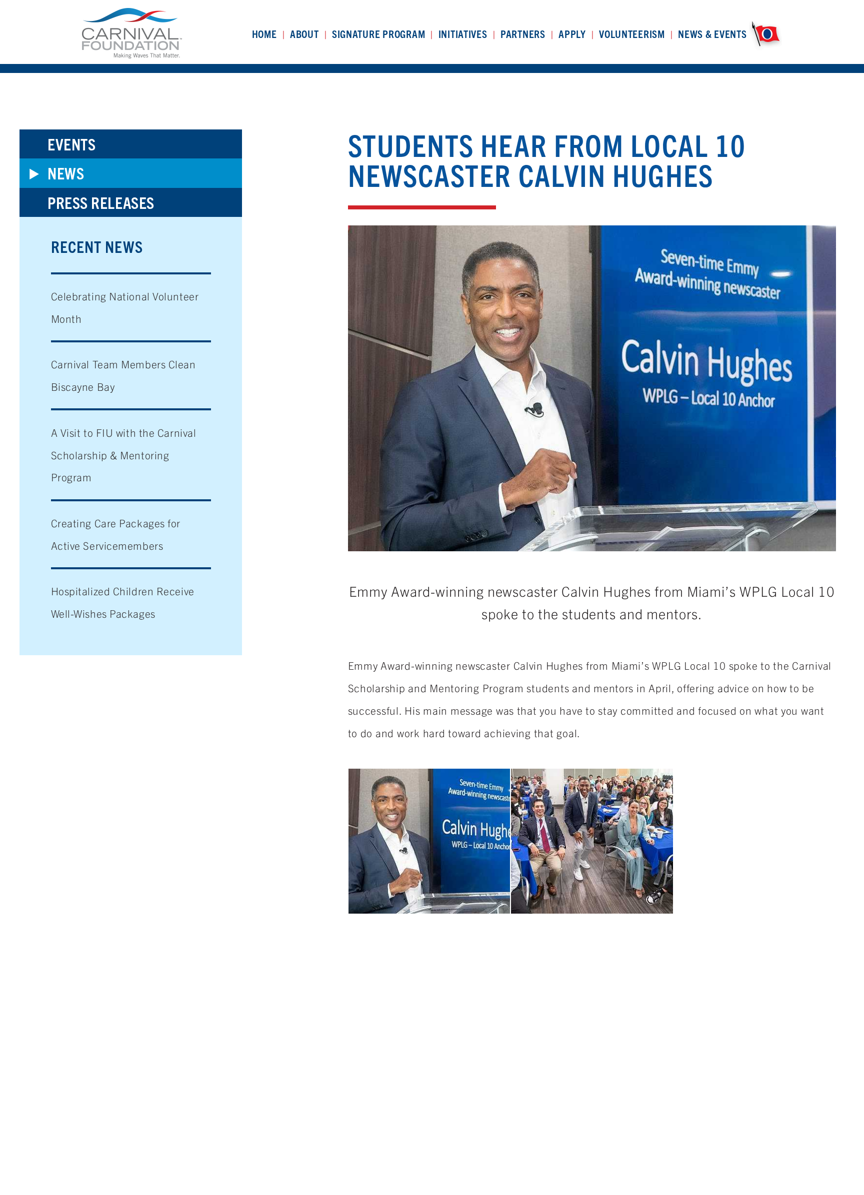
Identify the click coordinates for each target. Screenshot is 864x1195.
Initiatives (463, 33)
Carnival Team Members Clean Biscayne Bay (123, 375)
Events (72, 143)
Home (264, 33)
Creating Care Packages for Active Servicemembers (116, 534)
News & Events (712, 33)
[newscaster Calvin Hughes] (429, 841)
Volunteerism (632, 33)
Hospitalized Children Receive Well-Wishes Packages (122, 602)
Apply (572, 33)
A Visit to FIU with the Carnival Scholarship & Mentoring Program (123, 455)
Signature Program (379, 33)
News (66, 172)
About (304, 33)
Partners (523, 33)
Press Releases (101, 202)
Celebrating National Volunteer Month (125, 307)
